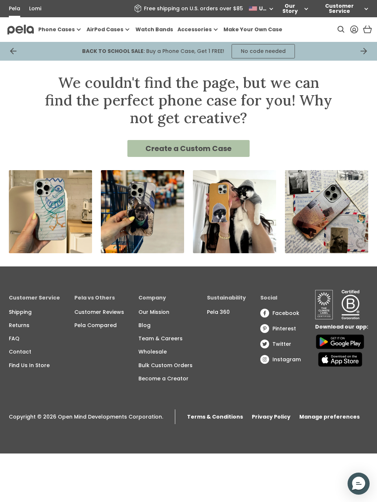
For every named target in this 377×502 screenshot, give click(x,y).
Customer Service (339, 8)
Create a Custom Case (188, 148)
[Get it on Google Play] (340, 341)
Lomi (35, 8)
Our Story (290, 8)
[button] (359, 484)
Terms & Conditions (215, 416)
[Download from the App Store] (340, 359)
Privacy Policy (271, 416)
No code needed (263, 51)
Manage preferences (329, 416)
